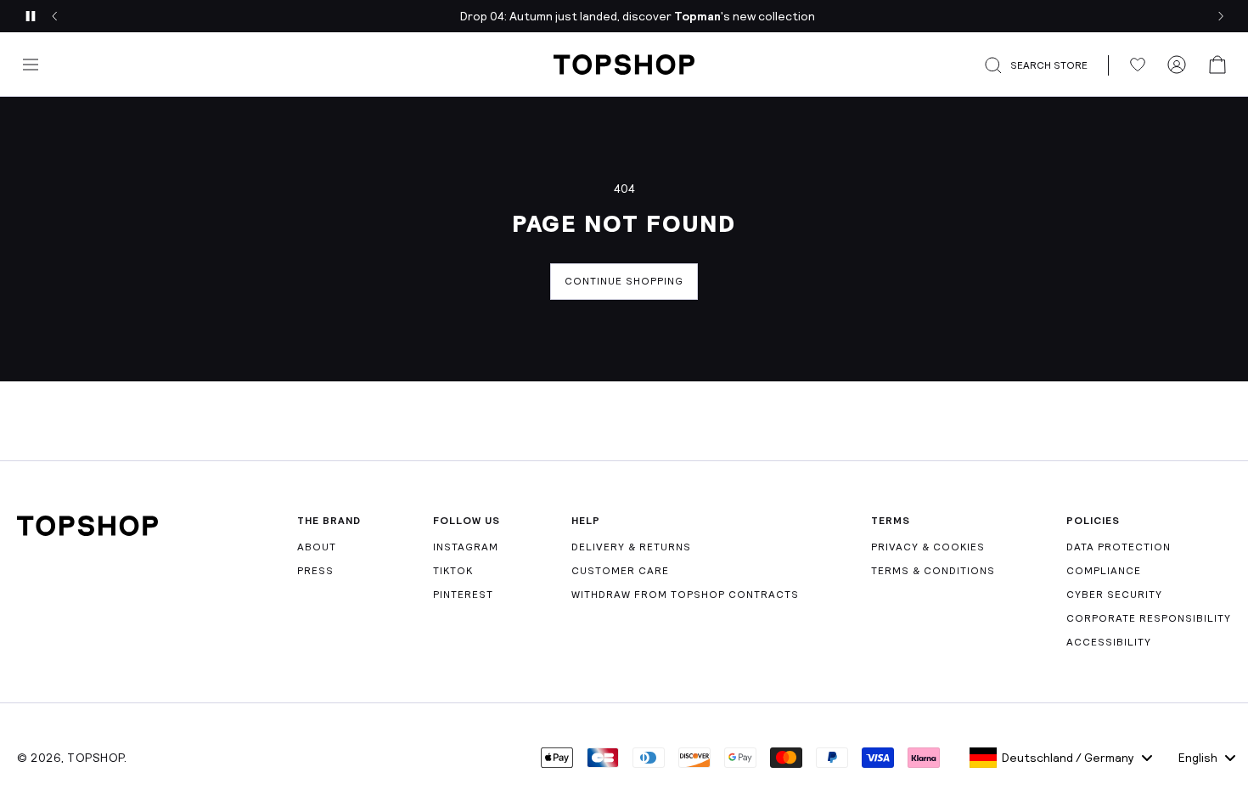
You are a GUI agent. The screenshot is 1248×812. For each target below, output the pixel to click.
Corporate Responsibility (1148, 618)
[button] (1046, 65)
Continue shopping (624, 281)
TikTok (453, 571)
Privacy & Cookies (928, 547)
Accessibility (1108, 642)
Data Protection (1118, 547)
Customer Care (620, 571)
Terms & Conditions (933, 571)
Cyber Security (1114, 594)
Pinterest (463, 594)
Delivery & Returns (631, 547)
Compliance (1103, 571)
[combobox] (1061, 758)
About (316, 547)
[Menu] (30, 64)
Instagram (465, 547)
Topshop (95, 757)
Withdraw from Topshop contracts (685, 594)
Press (315, 571)
